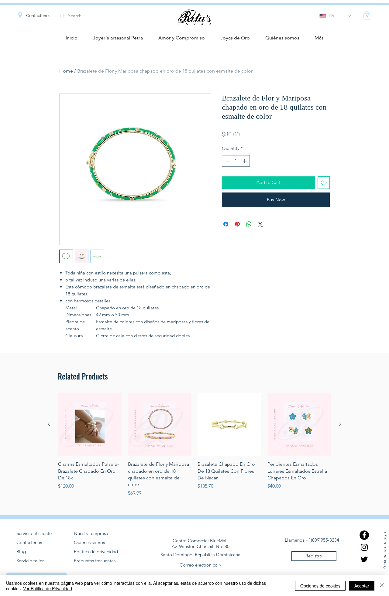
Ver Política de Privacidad (47, 588)
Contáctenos (38, 15)
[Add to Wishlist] (324, 182)
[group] (194, 444)
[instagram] (364, 547)
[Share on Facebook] (225, 224)
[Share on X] (260, 224)
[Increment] (245, 161)
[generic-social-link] (364, 535)
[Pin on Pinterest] (237, 224)
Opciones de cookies (320, 586)
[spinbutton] (236, 161)
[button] (366, 15)
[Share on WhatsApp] (249, 224)
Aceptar (361, 586)
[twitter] (364, 559)
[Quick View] (90, 424)
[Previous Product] (49, 424)
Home (66, 71)
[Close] (381, 585)
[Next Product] (339, 424)
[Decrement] (227, 161)
